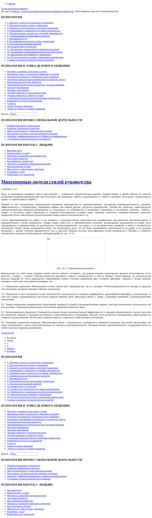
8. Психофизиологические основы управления (30, 41)
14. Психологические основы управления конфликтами (35, 57)
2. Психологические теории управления (27, 25)
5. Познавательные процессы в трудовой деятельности (34, 33)
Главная (11, 3)
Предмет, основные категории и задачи (27, 71)
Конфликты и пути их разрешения (24, 101)
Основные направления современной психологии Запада (36, 79)
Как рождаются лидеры (19, 166)
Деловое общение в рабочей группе (25, 95)
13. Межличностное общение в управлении (29, 54)
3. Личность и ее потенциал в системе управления (32, 28)
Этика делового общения (20, 106)
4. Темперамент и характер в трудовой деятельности (33, 30)
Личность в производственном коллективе (28, 164)
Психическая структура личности (24, 82)
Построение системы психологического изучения (32, 133)
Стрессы (11, 103)
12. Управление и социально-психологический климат (34, 52)
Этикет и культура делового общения (26, 109)
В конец (11, 351)
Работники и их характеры (20, 174)
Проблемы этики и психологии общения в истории (33, 74)
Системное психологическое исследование (29, 139)
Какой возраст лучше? (18, 153)
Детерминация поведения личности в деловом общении (35, 85)
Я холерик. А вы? (16, 172)
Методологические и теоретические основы (29, 131)
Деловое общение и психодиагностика (26, 93)
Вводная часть (14, 150)
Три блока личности (17, 158)
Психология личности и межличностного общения (33, 77)
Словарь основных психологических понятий (30, 60)
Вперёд (11, 348)
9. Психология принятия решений (24, 44)
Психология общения (18, 87)
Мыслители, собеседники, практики (25, 169)
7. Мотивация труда (17, 38)
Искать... (5, 114)
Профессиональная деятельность (23, 125)
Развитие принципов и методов (23, 128)
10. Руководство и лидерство (21, 46)
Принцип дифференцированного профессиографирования (37, 136)
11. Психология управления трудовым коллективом (33, 49)
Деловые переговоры (18, 90)
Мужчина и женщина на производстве (26, 156)
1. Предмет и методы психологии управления (30, 22)
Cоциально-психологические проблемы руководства (47, 11)
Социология (7, 333)
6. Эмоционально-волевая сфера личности (28, 36)
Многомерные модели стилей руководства (46, 181)
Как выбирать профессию (20, 161)
